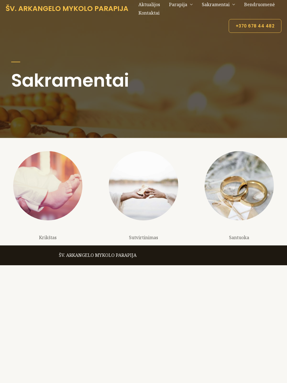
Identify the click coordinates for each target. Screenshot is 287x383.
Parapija (178, 4)
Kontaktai (148, 13)
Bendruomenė (259, 4)
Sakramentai (216, 4)
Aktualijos (149, 4)
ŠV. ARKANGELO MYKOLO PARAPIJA (67, 8)
